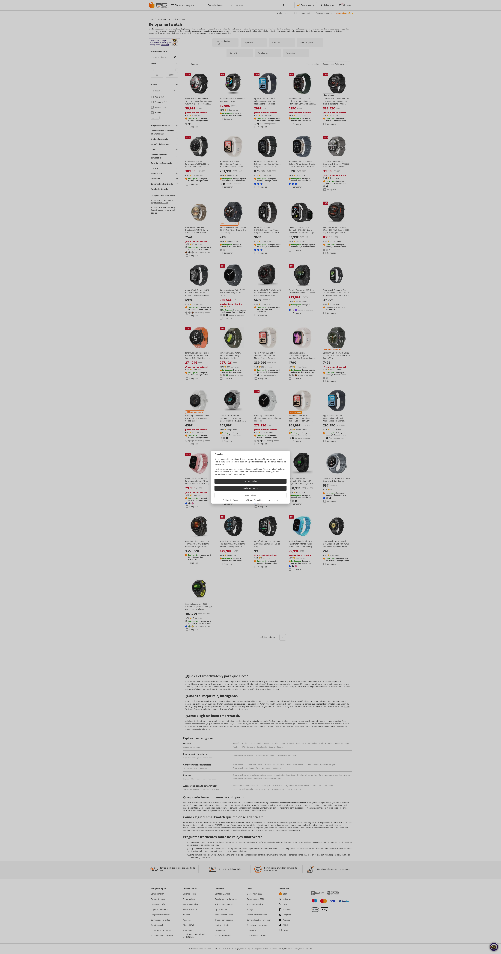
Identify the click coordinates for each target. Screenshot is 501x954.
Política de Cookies (231, 500)
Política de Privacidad (253, 500)
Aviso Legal (273, 500)
